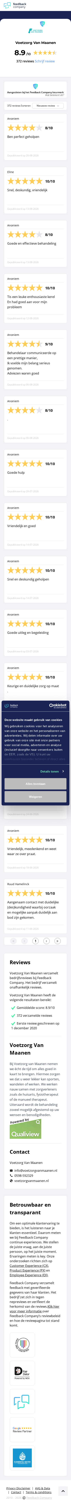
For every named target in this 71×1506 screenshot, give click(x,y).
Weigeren (35, 796)
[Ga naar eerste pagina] (13, 941)
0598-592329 (23, 1175)
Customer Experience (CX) (29, 1266)
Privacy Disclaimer (18, 1488)
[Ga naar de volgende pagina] (46, 941)
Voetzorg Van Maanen (35, 43)
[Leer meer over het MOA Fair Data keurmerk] (22, 1373)
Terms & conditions (38, 1492)
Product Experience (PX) (27, 1270)
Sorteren (26, 105)
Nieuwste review (46, 105)
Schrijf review (45, 61)
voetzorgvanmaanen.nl (31, 1181)
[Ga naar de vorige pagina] (24, 941)
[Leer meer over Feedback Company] (22, 1401)
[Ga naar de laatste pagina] (57, 941)
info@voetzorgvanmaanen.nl (35, 1170)
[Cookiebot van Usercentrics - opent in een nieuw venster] (50, 706)
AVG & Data (42, 1488)
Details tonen (49, 771)
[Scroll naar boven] (63, 1491)
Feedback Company (39, 1498)
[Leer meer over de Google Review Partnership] (22, 1429)
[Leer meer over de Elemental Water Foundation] (22, 1458)
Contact (16, 1492)
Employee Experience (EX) (29, 1275)
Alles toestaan (35, 783)
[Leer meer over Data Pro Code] (22, 1345)
